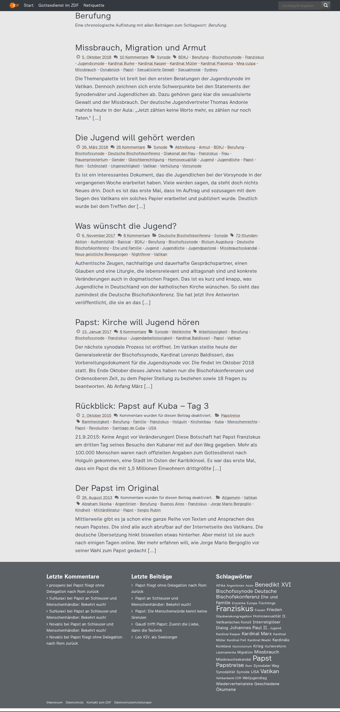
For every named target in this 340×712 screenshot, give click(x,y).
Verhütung (169, 166)
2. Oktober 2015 (96, 415)
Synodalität (225, 672)
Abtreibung (185, 147)
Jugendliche (228, 159)
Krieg (258, 646)
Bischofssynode (226, 57)
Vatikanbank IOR (228, 678)
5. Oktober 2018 (96, 57)
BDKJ (183, 57)
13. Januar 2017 (96, 331)
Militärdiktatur (107, 510)
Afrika (220, 585)
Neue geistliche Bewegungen (101, 254)
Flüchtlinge (267, 603)
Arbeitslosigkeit (213, 331)
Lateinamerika (226, 652)
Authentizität (102, 241)
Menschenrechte (242, 421)
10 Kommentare (134, 57)
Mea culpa (246, 63)
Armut (204, 147)
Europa (252, 603)
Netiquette (93, 5)
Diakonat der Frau (179, 153)
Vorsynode (191, 166)
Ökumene (226, 689)
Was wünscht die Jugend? (125, 226)
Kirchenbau (201, 421)
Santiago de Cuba (128, 428)
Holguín (180, 421)
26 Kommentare (130, 147)
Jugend (207, 159)
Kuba (219, 421)
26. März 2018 (95, 147)
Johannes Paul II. (249, 627)
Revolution (99, 428)
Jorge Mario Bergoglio (230, 503)
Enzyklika (238, 603)
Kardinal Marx (257, 633)
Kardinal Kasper (152, 63)
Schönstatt (97, 166)
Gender (118, 159)
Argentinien (125, 503)
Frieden (274, 609)
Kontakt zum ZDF (99, 702)
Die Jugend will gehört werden (135, 137)
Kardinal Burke (121, 63)
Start (29, 5)
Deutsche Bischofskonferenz (134, 153)
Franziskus (254, 57)
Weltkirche (181, 331)
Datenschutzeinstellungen (133, 702)
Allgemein (231, 497)
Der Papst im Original (117, 488)
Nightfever (141, 254)
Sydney (211, 69)
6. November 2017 (98, 235)
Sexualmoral (189, 69)
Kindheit (82, 510)
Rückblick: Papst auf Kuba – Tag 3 (142, 406)
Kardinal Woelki (259, 640)
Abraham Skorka (96, 503)
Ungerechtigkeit (125, 166)
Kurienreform (275, 646)
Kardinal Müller (183, 63)
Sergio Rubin (149, 510)
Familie (139, 421)
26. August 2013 (97, 497)
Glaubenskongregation (234, 616)
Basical (124, 241)
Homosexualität (182, 159)
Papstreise (230, 415)
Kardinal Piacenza (217, 63)
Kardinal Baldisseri (193, 338)
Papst (128, 69)
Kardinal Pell (236, 640)
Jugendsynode (90, 63)
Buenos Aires (172, 503)
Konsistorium (242, 646)
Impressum (54, 702)
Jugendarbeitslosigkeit (151, 338)
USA (152, 428)
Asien (249, 585)
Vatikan (150, 166)
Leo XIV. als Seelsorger (156, 637)
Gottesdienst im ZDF (58, 5)
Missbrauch (85, 69)
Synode (163, 57)
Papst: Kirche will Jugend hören (137, 322)
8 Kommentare (137, 235)
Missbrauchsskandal (238, 248)
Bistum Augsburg (217, 241)
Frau (225, 153)
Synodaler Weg (266, 665)
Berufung (200, 57)
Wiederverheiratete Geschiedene (247, 683)
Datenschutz (74, 702)
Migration (245, 652)
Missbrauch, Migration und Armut (140, 48)
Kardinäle (280, 640)
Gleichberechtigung (146, 159)
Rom (79, 166)
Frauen (260, 610)
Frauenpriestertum (91, 159)
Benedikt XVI (273, 584)
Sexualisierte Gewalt (155, 69)
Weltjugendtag (255, 678)
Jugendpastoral (202, 248)
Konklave (223, 646)
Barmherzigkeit (95, 421)
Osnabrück (110, 69)
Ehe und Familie (127, 248)
